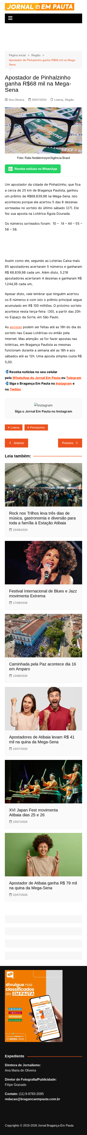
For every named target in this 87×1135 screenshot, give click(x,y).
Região (69, 99)
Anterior (19, 443)
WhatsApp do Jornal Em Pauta (36, 378)
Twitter (15, 389)
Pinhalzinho (37, 427)
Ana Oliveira (16, 99)
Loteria (58, 99)
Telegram (73, 378)
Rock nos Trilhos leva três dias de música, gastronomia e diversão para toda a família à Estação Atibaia (42, 518)
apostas (16, 327)
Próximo (67, 443)
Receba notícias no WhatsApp (36, 168)
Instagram (63, 383)
